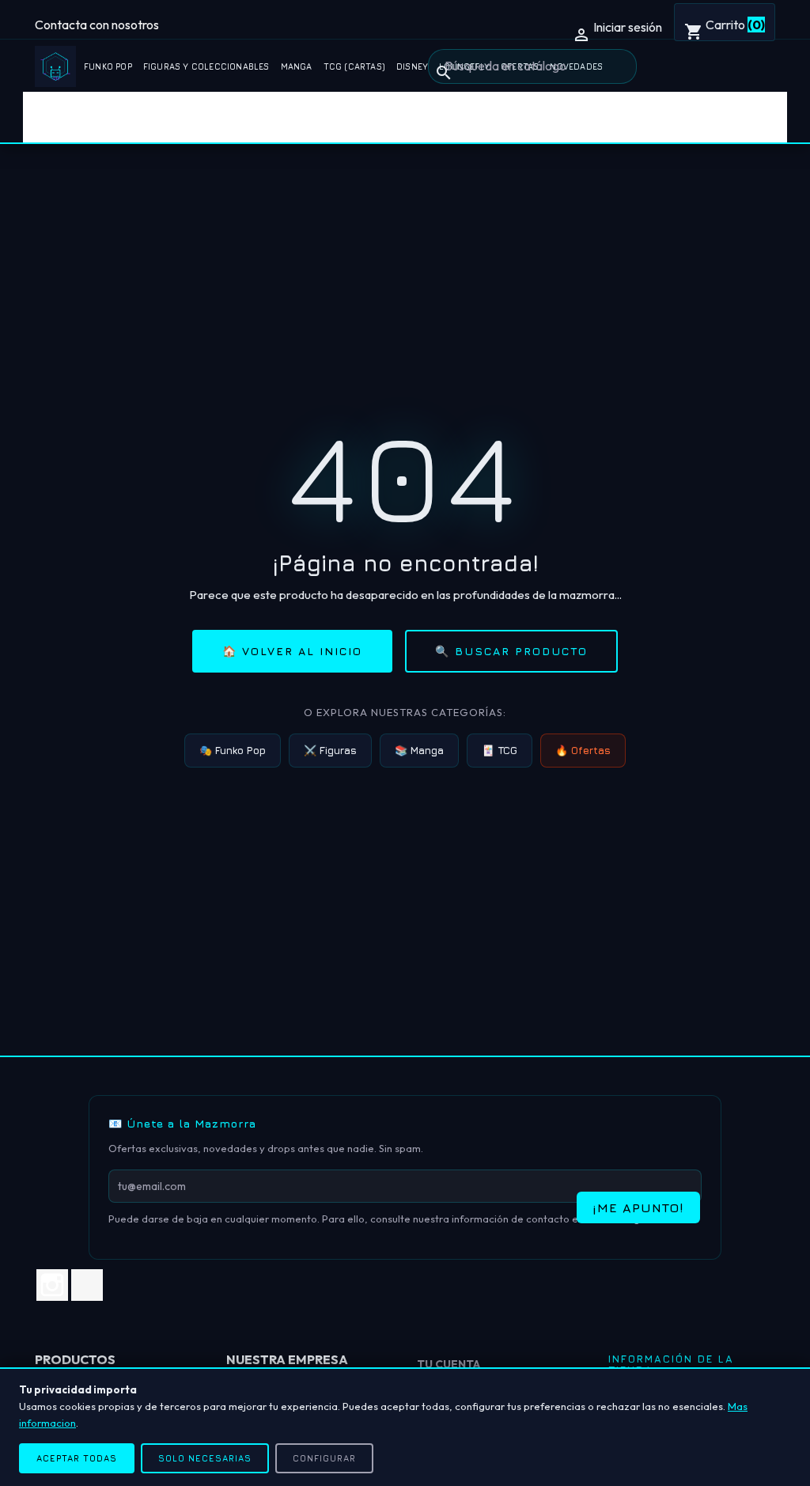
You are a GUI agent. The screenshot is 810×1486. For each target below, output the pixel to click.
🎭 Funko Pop (232, 750)
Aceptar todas (76, 1458)
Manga (296, 66)
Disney (412, 66)
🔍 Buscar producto (511, 651)
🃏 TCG (499, 750)
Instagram (52, 1285)
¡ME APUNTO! (638, 1207)
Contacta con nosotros (97, 24)
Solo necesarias (205, 1458)
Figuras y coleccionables (206, 66)
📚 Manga (419, 750)
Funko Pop (108, 66)
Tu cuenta (448, 1364)
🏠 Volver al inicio (292, 651)
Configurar (324, 1458)
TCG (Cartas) (354, 66)
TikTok (87, 1285)
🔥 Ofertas (583, 750)
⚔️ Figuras (330, 750)
